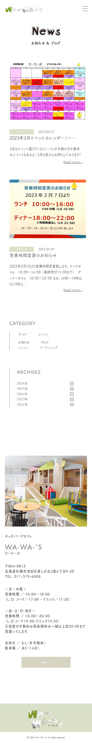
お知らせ (24, 342)
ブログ (45, 342)
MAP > (46, 662)
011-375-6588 (27, 576)
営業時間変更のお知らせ (33, 255)
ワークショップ (49, 347)
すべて (22, 334)
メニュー (23, 347)
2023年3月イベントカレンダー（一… (42, 138)
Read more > (73, 162)
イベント (43, 334)
